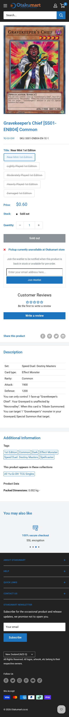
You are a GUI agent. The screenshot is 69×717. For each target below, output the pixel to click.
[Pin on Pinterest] (49, 336)
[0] (62, 6)
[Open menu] (5, 5)
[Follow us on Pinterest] (26, 680)
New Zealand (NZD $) (16, 654)
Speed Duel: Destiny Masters (21, 457)
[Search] (61, 15)
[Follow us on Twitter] (12, 680)
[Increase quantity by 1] (38, 225)
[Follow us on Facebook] (6, 680)
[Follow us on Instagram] (19, 680)
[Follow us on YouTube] (32, 680)
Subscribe (15, 637)
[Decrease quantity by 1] (20, 225)
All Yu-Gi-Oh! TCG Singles (19, 474)
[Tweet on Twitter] (56, 336)
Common (24, 452)
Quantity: (9, 225)
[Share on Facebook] (42, 336)
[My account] (55, 6)
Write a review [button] (34, 315)
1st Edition (10, 452)
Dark (35, 452)
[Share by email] (63, 336)
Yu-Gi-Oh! (9, 138)
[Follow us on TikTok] (39, 680)
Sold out (34, 238)
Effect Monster (49, 452)
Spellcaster (47, 457)
